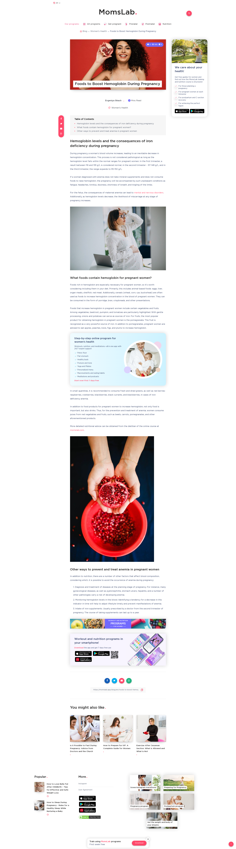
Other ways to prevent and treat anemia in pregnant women (107, 131)
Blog (85, 31)
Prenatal (133, 24)
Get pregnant (114, 24)
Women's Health (98, 31)
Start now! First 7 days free (86, 380)
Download (139, 843)
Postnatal (150, 24)
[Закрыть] (148, 839)
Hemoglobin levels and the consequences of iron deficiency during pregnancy (115, 124)
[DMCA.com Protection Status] (89, 818)
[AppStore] (83, 653)
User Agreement (85, 790)
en (57, 3)
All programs (93, 24)
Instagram (82, 783)
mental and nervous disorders (148, 193)
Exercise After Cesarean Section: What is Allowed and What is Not (150, 748)
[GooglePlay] (101, 653)
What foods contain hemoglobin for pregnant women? (104, 127)
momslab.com (77, 430)
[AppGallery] (83, 659)
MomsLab (117, 12)
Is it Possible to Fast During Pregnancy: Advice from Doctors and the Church (83, 748)
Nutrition (167, 24)
